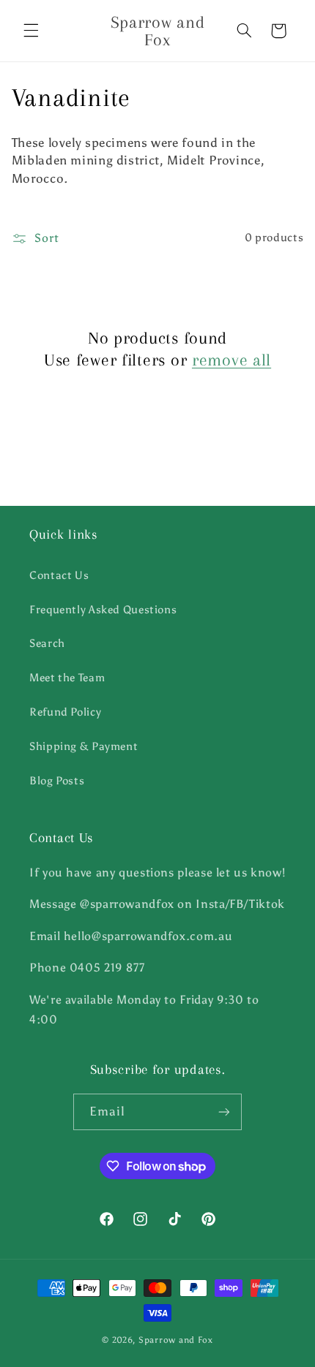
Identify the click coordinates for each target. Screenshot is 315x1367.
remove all (231, 359)
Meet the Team (67, 677)
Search (47, 643)
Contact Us (59, 575)
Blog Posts (56, 780)
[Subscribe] (224, 1111)
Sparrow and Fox (175, 1340)
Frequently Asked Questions (103, 609)
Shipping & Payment (83, 746)
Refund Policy (65, 712)
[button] (31, 31)
